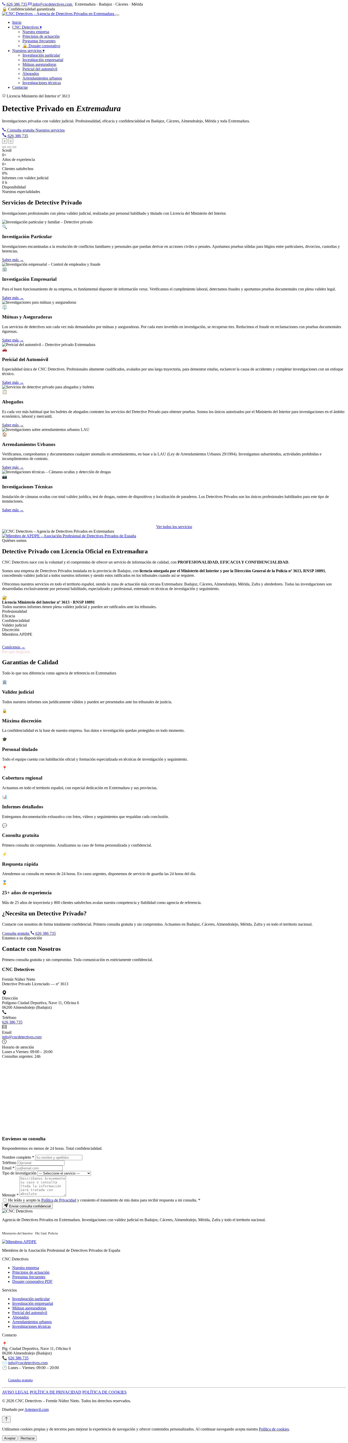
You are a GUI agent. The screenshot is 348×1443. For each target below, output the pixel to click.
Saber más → (13, 260)
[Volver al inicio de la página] (6, 1419)
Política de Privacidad (58, 1200)
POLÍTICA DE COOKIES (104, 1392)
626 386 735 (17, 4)
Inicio (16, 22)
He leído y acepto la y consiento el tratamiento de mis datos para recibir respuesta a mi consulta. (104, 1200)
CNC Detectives (27, 27)
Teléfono (9, 1162)
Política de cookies (274, 1429)
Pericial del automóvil (39, 69)
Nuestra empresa (35, 32)
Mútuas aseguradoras (39, 64)
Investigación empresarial (42, 60)
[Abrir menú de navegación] (117, 15)
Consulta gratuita (20, 130)
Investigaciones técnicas (41, 83)
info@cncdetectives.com (52, 4)
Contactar (20, 87)
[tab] (4, 147)
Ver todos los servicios (174, 527)
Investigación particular (41, 55)
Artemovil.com (36, 1409)
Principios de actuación (41, 36)
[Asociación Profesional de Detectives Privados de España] (69, 536)
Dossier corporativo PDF (32, 1281)
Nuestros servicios (28, 50)
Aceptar (10, 1438)
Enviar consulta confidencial (29, 1206)
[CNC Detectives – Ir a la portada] (58, 13)
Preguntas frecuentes (39, 41)
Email (8, 1168)
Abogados (30, 73)
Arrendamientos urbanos (42, 78)
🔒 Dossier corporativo (41, 46)
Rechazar (28, 1438)
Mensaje (10, 1195)
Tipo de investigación (19, 1173)
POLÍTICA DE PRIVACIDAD (55, 1392)
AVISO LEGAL (15, 1392)
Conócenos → (13, 647)
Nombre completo (18, 1157)
